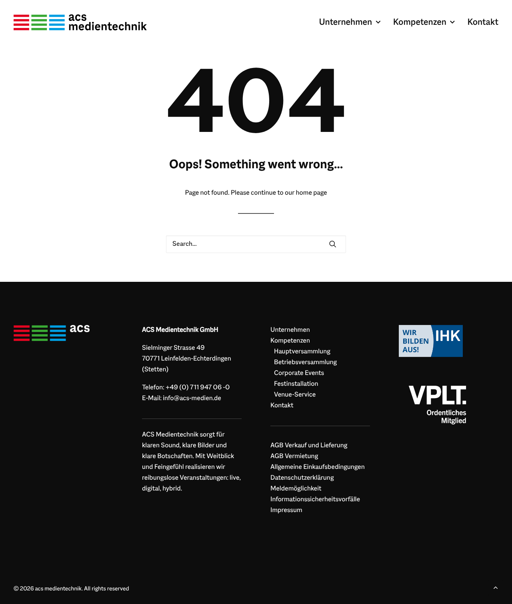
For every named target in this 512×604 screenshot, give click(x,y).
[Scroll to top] (495, 587)
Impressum (286, 510)
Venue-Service (295, 395)
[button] (333, 244)
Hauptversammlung (302, 351)
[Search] (256, 244)
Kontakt (482, 22)
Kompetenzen (419, 22)
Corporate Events (299, 373)
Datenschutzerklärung (302, 478)
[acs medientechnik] (80, 22)
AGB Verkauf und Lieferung (308, 445)
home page (311, 193)
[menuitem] (352, 22)
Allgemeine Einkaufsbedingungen (317, 467)
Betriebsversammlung (305, 362)
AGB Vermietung (294, 456)
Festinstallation (296, 384)
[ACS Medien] (52, 333)
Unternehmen (345, 22)
